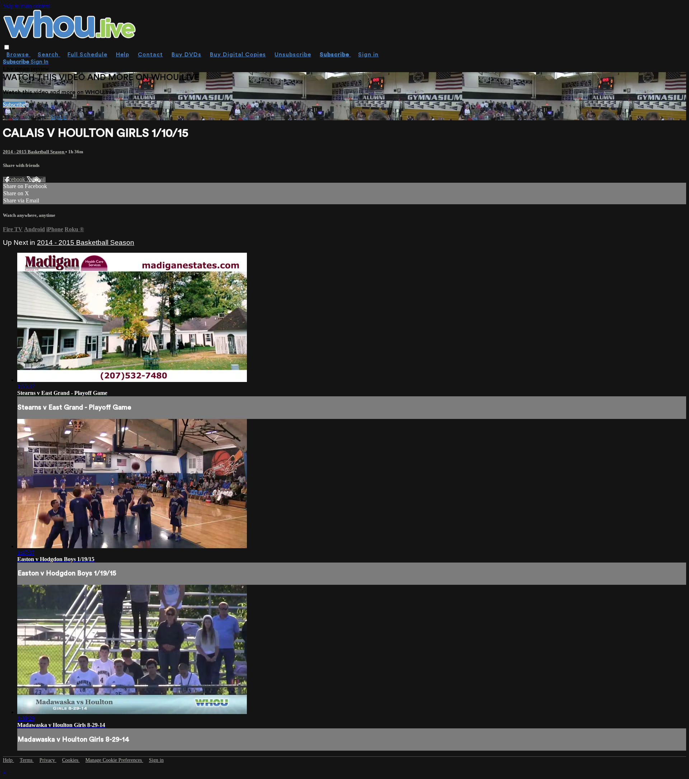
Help (122, 54)
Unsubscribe (293, 54)
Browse (18, 54)
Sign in (368, 54)
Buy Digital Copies (238, 54)
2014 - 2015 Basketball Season (34, 151)
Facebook (15, 179)
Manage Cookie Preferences (114, 760)
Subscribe (14, 105)
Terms (27, 760)
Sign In (39, 62)
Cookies (71, 760)
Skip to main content (26, 6)
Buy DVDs (186, 54)
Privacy (47, 760)
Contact (150, 54)
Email (39, 179)
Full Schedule (87, 54)
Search (49, 54)
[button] (6, 47)
